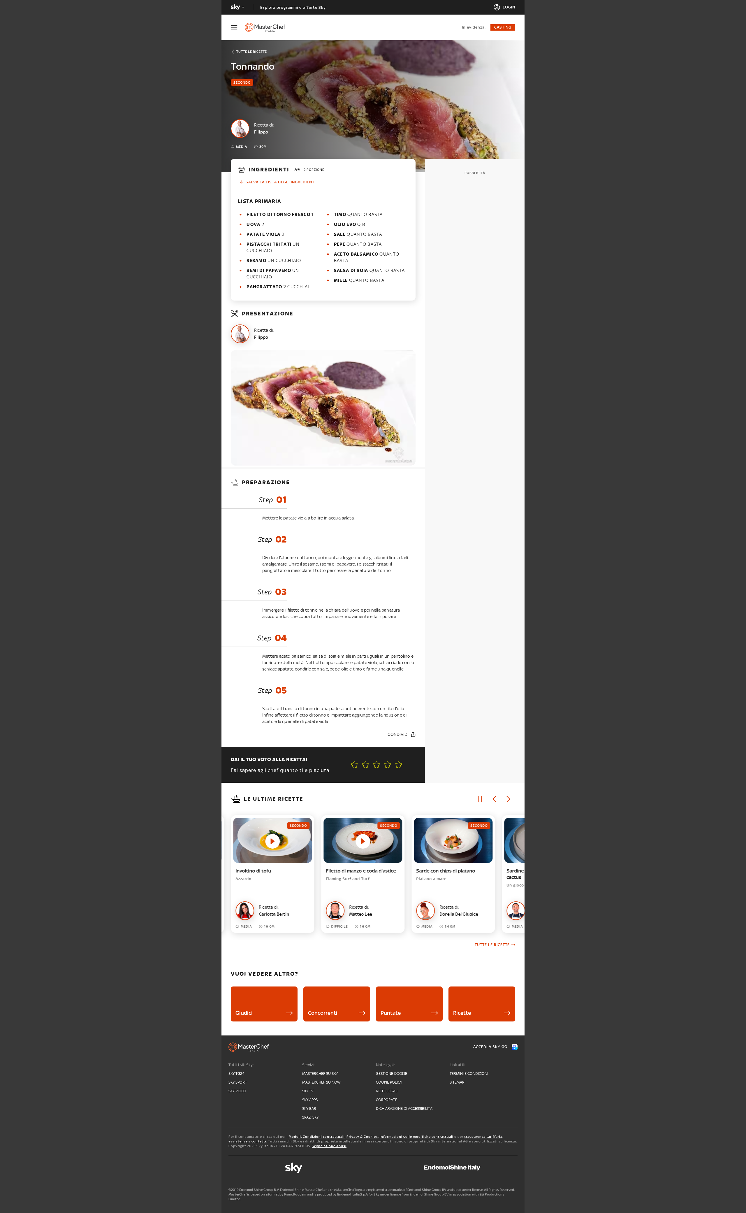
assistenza (238, 1141)
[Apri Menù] (238, 27)
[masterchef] (268, 27)
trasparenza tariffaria (483, 1137)
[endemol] (452, 1167)
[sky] (293, 1168)
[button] (398, 764)
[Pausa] (480, 799)
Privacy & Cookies (362, 1137)
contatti (258, 1141)
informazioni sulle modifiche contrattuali (416, 1137)
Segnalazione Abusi (329, 1146)
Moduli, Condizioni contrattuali (317, 1137)
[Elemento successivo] (508, 799)
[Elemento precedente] (494, 799)
